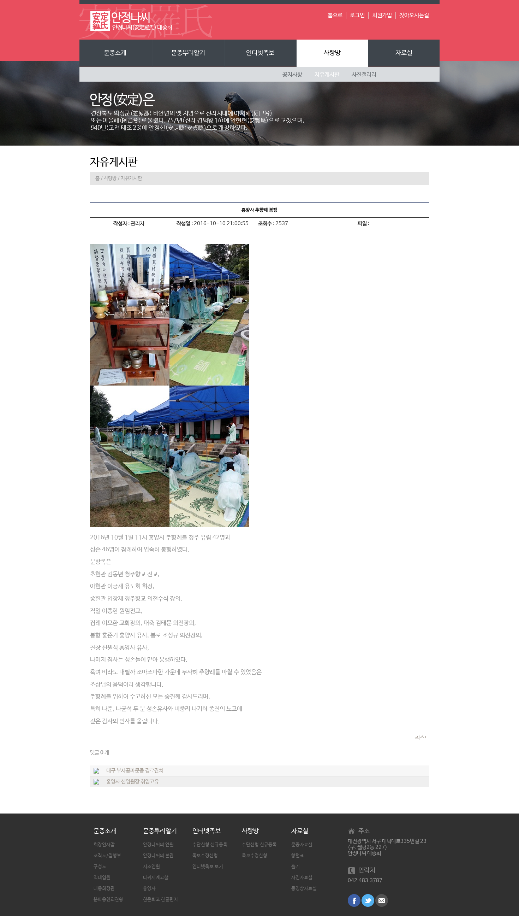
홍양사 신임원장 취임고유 (132, 782)
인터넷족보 (260, 53)
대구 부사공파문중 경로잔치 (134, 771)
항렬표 (297, 855)
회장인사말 (104, 844)
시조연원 (151, 866)
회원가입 (382, 15)
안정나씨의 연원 (158, 844)
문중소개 (115, 53)
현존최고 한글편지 (160, 899)
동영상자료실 (304, 888)
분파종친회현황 (108, 899)
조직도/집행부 (107, 855)
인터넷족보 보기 (207, 866)
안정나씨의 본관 (158, 855)
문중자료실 (301, 844)
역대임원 (102, 877)
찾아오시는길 (414, 15)
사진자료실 (301, 877)
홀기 (295, 866)
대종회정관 (104, 888)
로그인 (357, 15)
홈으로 (335, 15)
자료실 (403, 53)
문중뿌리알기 (188, 53)
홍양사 (149, 888)
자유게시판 (131, 178)
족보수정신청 (205, 855)
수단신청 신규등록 (209, 844)
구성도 (100, 866)
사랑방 (332, 53)
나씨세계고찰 (155, 877)
